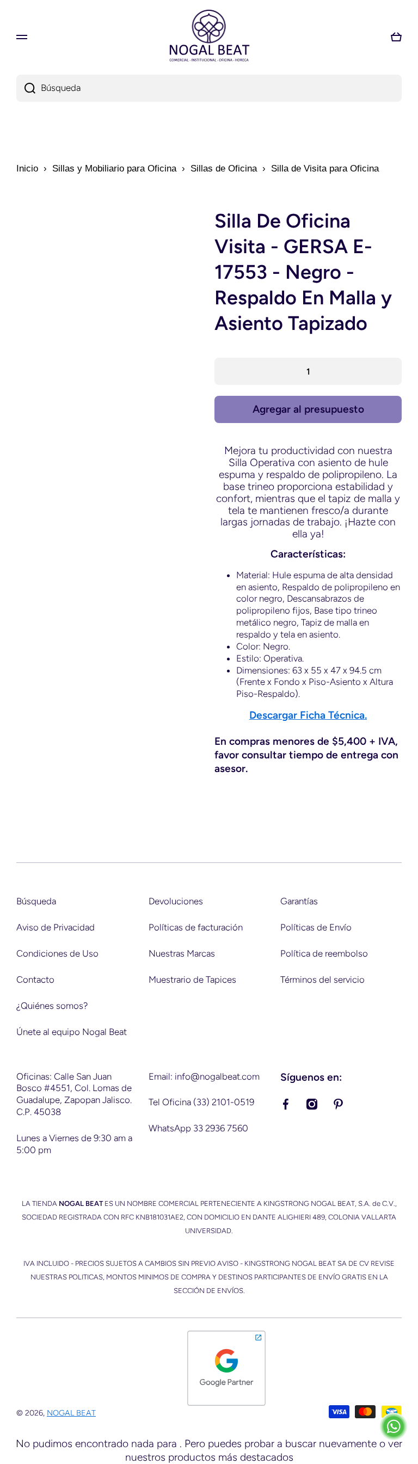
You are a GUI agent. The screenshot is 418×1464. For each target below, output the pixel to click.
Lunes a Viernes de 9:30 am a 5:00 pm (74, 1143)
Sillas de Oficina (223, 168)
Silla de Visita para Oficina (325, 168)
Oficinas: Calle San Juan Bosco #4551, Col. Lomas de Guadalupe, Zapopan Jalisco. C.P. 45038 (74, 1094)
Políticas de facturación (196, 927)
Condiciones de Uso (57, 953)
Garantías (299, 901)
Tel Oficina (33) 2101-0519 (201, 1102)
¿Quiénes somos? (52, 1005)
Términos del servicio (322, 979)
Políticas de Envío (316, 927)
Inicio (27, 168)
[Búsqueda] (25, 88)
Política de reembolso (324, 953)
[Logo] (209, 36)
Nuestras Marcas (182, 953)
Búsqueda (36, 901)
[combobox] (209, 88)
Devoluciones (176, 901)
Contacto (35, 979)
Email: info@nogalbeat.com (204, 1076)
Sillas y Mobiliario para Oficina (114, 168)
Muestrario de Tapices (192, 979)
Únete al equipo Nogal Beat (71, 1031)
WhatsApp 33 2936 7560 (198, 1128)
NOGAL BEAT (71, 1413)
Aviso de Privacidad (55, 927)
